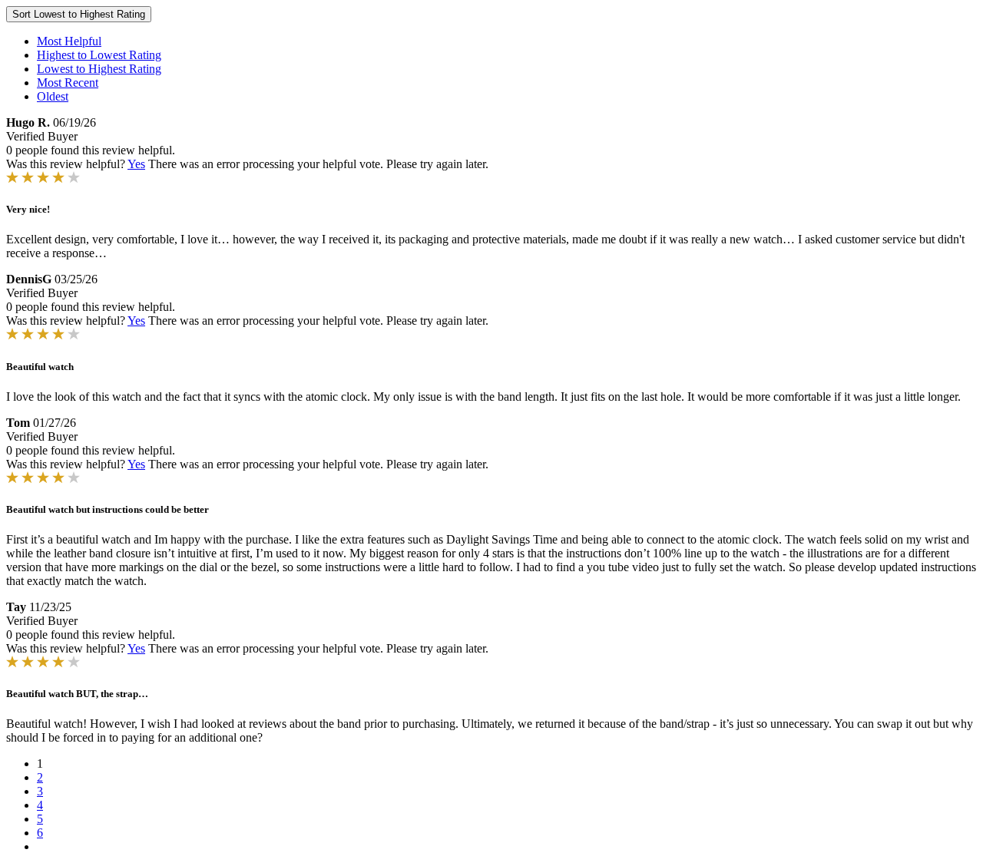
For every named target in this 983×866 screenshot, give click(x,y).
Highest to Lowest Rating (99, 54)
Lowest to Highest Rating (99, 68)
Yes (136, 163)
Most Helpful (69, 41)
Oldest (52, 96)
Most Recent (67, 82)
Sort (78, 14)
